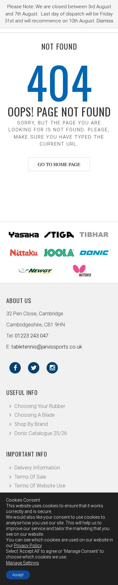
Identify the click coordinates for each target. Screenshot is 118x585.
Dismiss (105, 21)
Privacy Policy (28, 545)
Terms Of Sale (30, 477)
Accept (18, 575)
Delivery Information (37, 468)
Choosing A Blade (34, 415)
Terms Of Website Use (39, 486)
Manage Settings (22, 562)
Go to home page (59, 164)
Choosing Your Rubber (39, 406)
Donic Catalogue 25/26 (40, 433)
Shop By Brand (31, 424)
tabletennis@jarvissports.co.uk (46, 347)
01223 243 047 (31, 336)
